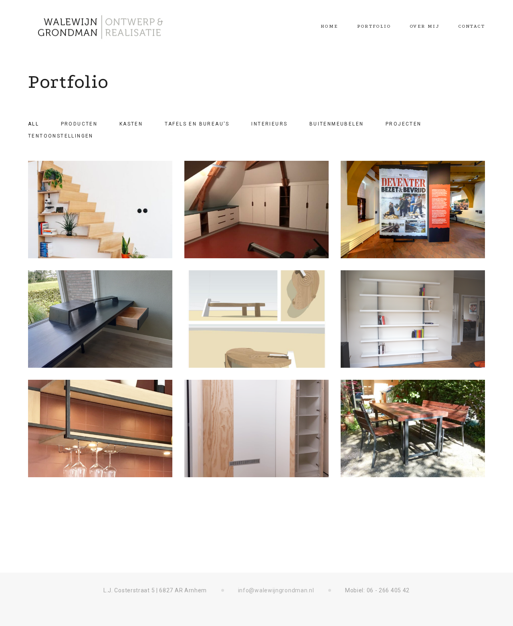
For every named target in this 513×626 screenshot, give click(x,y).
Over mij (424, 26)
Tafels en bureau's (197, 124)
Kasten (131, 124)
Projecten (404, 124)
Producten (79, 124)
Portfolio (374, 26)
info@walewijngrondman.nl (276, 590)
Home (329, 26)
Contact (471, 26)
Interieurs (269, 124)
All (33, 124)
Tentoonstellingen (60, 136)
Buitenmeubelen (336, 124)
